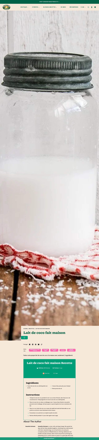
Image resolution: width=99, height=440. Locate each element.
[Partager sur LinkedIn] (32, 344)
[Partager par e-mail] (38, 344)
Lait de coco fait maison (42, 328)
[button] (88, 7)
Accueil (25, 328)
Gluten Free (45, 350)
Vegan (63, 350)
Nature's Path (54, 350)
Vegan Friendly (71, 350)
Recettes (31, 328)
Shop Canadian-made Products (49, 1)
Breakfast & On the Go (34, 350)
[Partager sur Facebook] (29, 344)
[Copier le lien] (41, 344)
